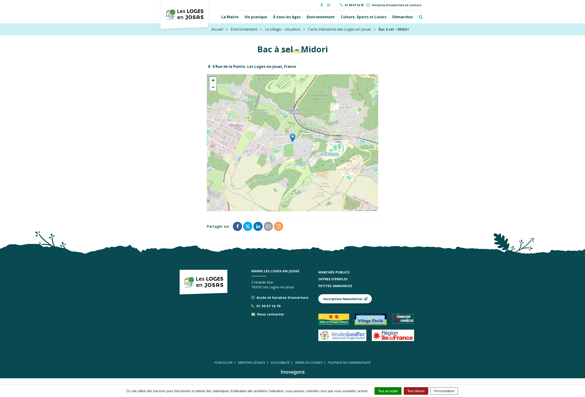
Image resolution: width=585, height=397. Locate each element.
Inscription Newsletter (343, 298)
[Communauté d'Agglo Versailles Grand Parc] (345, 337)
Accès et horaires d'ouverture (282, 297)
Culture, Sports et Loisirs (363, 16)
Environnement (321, 16)
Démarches (402, 16)
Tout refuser (416, 391)
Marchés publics (334, 272)
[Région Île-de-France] (395, 337)
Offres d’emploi (333, 279)
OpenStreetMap (371, 210)
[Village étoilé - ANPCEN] (373, 321)
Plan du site (224, 362)
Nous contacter (270, 314)
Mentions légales (251, 362)
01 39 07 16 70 (268, 306)
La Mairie (230, 16)
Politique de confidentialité (349, 362)
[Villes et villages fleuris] (336, 321)
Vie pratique (256, 16)
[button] (292, 138)
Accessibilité (280, 362)
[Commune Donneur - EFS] (405, 321)
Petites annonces (335, 285)
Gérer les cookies (309, 362)
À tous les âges (287, 16)
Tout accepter (388, 391)
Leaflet (359, 210)
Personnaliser (444, 391)
